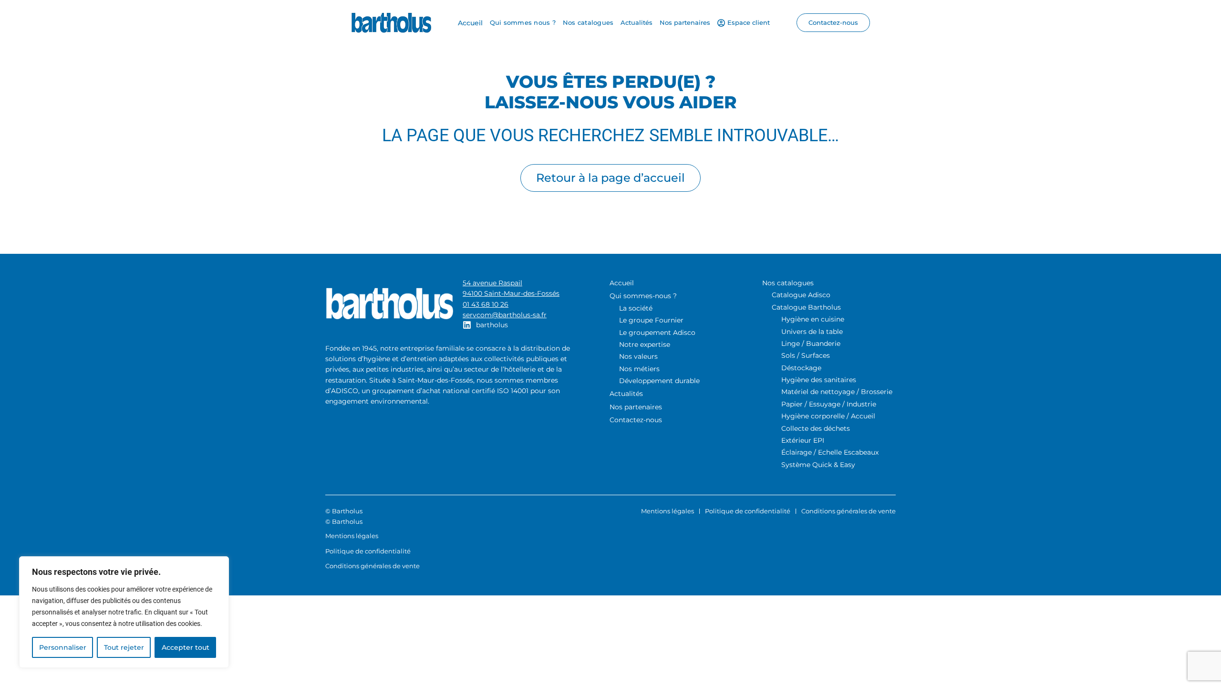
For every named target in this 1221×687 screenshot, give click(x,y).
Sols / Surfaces (805, 355)
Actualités (626, 393)
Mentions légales (667, 511)
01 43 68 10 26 (485, 304)
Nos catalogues (788, 283)
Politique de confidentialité (747, 511)
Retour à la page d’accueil (610, 178)
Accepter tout (185, 647)
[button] (833, 22)
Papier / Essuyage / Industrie (828, 404)
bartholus (492, 325)
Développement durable (659, 380)
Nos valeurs (638, 356)
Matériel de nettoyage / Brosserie (836, 391)
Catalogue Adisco (801, 295)
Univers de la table (812, 331)
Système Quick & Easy (818, 464)
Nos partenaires (636, 407)
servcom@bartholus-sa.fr (505, 315)
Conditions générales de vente (848, 511)
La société (635, 308)
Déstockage (801, 368)
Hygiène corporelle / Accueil (828, 416)
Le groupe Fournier (651, 320)
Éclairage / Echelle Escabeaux (830, 452)
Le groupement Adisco (657, 332)
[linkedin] (467, 325)
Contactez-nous (636, 420)
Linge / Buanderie (810, 343)
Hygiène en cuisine (812, 319)
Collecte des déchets (815, 428)
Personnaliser (62, 647)
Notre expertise (644, 344)
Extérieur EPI (802, 440)
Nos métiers (639, 368)
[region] (124, 612)
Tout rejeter (124, 647)
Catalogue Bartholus (806, 307)
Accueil (622, 283)
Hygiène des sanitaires (818, 379)
